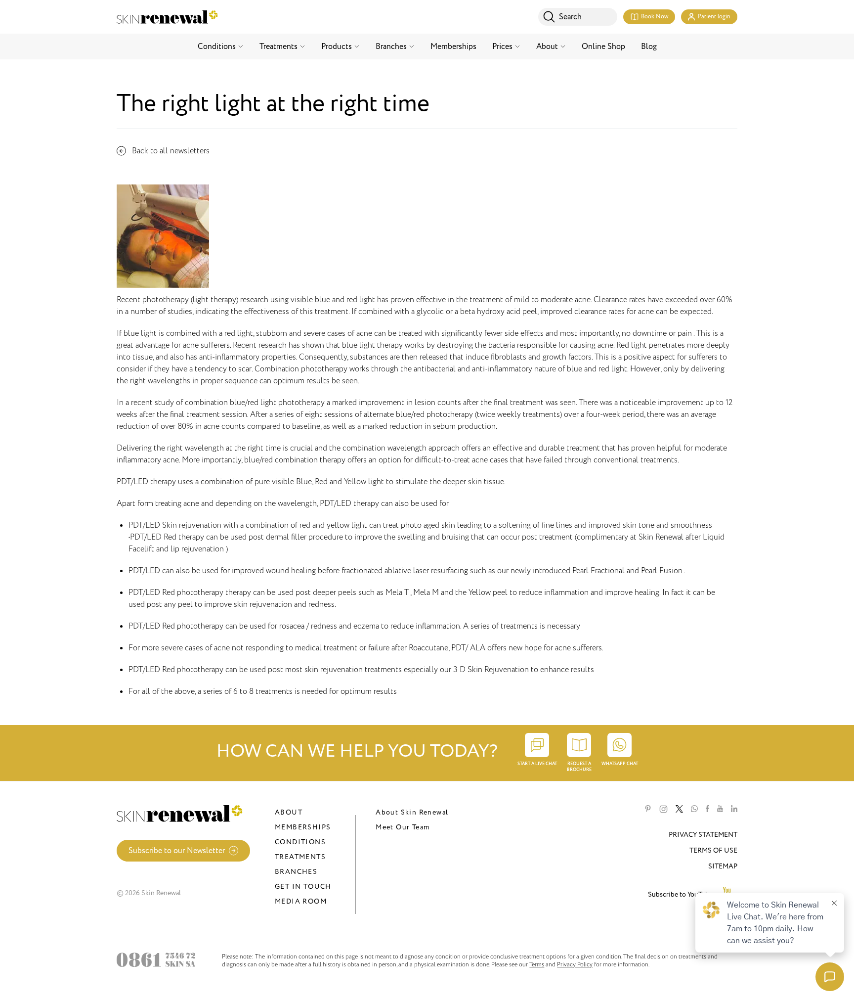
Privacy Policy (575, 964)
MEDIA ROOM (301, 901)
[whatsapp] (694, 809)
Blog (649, 46)
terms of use (713, 850)
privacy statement (703, 834)
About (547, 46)
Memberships (453, 46)
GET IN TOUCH (303, 886)
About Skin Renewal (412, 812)
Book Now (654, 16)
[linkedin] (734, 809)
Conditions (217, 46)
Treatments (278, 46)
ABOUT (288, 812)
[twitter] (679, 809)
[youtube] (720, 809)
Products (336, 46)
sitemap (722, 866)
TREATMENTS (300, 857)
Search (570, 16)
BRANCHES (296, 871)
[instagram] (663, 809)
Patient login (714, 16)
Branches (391, 46)
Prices (502, 46)
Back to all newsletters (171, 150)
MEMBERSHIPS (303, 827)
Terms (536, 964)
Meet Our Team (402, 827)
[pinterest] (647, 809)
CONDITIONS (300, 842)
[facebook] (707, 809)
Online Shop (603, 46)
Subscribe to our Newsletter (176, 850)
